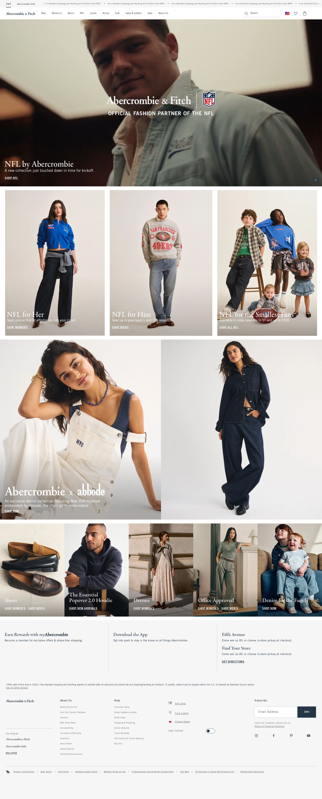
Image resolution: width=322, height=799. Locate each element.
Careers (64, 718)
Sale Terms (46, 772)
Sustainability (67, 749)
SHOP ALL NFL (229, 327)
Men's (71, 13)
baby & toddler (134, 13)
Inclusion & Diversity (70, 733)
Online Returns (121, 728)
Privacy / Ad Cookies (23, 772)
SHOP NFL (11, 178)
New (43, 13)
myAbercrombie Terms (86, 772)
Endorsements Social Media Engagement (153, 772)
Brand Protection (69, 707)
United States (182, 722)
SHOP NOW (12, 511)
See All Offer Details (17, 688)
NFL (82, 13)
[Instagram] (256, 735)
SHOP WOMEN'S (17, 327)
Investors (65, 738)
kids (117, 13)
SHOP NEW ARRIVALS (83, 608)
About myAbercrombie (125, 712)
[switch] (169, 730)
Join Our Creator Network (73, 712)
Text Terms (63, 772)
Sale (150, 13)
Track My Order (122, 733)
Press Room (66, 744)
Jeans (93, 13)
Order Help (119, 718)
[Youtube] (308, 735)
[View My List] (295, 13)
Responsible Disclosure (252, 772)
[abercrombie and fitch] (20, 13)
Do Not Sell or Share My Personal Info (214, 772)
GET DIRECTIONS (233, 662)
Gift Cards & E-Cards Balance (129, 738)
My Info (118, 744)
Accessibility (66, 728)
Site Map (184, 772)
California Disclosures (71, 754)
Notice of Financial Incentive (269, 726)
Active (105, 13)
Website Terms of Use (115, 772)
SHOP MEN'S (120, 327)
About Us (163, 13)
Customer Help (121, 707)
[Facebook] (274, 735)
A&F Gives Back (68, 723)
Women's (57, 13)
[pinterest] (291, 735)
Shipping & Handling (124, 723)
